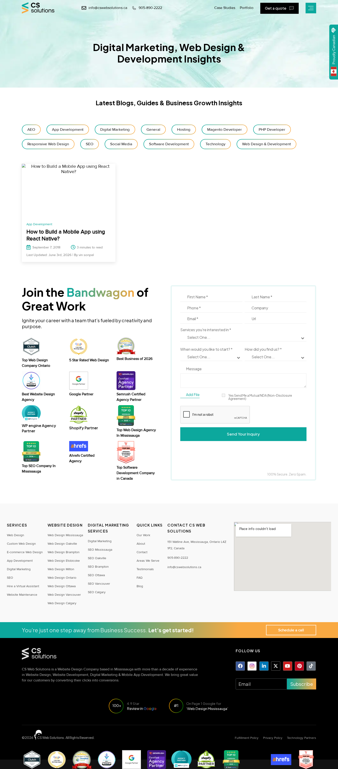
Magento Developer (224, 129)
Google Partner (81, 394)
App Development (67, 129)
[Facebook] (240, 666)
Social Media (121, 144)
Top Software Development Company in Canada (136, 473)
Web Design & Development (266, 144)
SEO (89, 144)
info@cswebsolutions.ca (184, 567)
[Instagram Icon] (252, 666)
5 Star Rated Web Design (89, 360)
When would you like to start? (206, 349)
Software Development (169, 144)
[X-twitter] (275, 666)
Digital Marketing (115, 129)
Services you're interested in (205, 330)
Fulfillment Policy (246, 738)
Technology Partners (301, 738)
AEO (31, 129)
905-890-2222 (177, 558)
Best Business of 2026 (134, 358)
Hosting (183, 129)
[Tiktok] (311, 666)
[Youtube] (287, 666)
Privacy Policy (272, 738)
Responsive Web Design (48, 144)
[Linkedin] (264, 666)
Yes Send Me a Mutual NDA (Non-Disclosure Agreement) (260, 397)
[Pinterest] (299, 666)
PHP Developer (272, 129)
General (153, 129)
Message (194, 369)
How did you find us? (263, 349)
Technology (215, 144)
